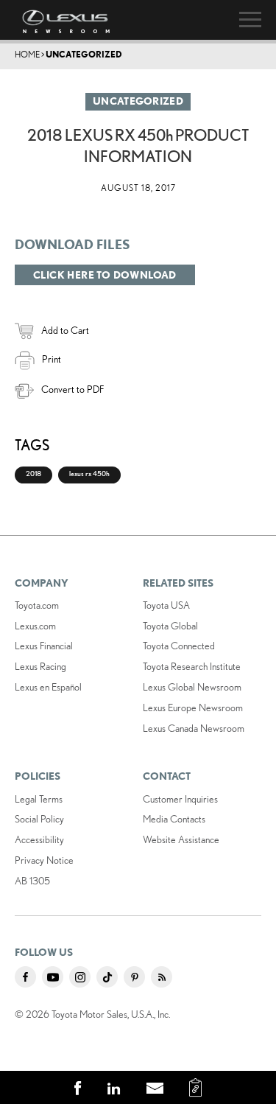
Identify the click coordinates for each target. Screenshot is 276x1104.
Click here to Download (105, 275)
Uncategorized (84, 54)
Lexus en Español (48, 687)
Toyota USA (166, 605)
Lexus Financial (44, 645)
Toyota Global (170, 626)
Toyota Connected (179, 645)
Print (51, 359)
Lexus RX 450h (89, 473)
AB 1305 (32, 881)
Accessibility (39, 839)
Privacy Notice (44, 860)
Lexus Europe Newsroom (193, 707)
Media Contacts (174, 819)
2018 (33, 473)
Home (27, 54)
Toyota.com (37, 605)
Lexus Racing (40, 666)
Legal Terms (39, 799)
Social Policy (39, 819)
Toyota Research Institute (192, 666)
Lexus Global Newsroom (192, 687)
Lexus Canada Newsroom (193, 728)
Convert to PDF (72, 389)
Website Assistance (181, 839)
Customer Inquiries (180, 799)
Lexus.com (35, 626)
